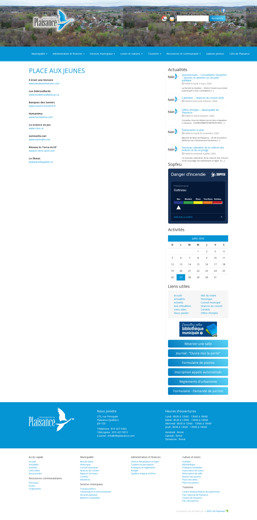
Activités (178, 302)
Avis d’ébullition (182, 306)
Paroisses (33, 482)
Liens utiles (198, 10)
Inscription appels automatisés (198, 372)
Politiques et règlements (143, 467)
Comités (205, 309)
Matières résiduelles (90, 497)
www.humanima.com (41, 117)
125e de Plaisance (239, 53)
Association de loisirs (193, 470)
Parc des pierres (190, 500)
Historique (206, 299)
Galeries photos (215, 53)
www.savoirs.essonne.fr (42, 106)
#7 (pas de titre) (151, 10)
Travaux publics (88, 488)
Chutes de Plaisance (192, 497)
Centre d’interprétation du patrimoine (201, 491)
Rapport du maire (89, 473)
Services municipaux (101, 53)
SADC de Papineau (216, 511)
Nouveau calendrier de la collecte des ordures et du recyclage (203, 149)
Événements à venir (193, 130)
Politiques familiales (192, 467)
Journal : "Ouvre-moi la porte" (198, 353)
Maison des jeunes (191, 476)
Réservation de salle (192, 473)
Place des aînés (190, 479)
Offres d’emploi (209, 313)
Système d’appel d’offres (143, 473)
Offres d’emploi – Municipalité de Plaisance (200, 111)
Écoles (32, 485)
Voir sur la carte (183, 217)
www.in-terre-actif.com (42, 150)
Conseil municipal (210, 302)
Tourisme (153, 53)
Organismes (35, 488)
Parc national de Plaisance (195, 494)
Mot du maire (208, 295)
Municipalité (38, 53)
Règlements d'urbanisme (198, 381)
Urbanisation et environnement (95, 491)
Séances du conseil (211, 306)
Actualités (167, 10)
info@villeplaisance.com (121, 435)
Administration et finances (68, 53)
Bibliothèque (188, 464)
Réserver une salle (198, 344)
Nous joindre (212, 10)
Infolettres (85, 479)
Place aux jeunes (190, 482)
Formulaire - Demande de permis (198, 391)
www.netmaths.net (39, 139)
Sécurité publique (88, 494)
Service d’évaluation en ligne (145, 461)
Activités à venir (182, 10)
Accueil (178, 295)
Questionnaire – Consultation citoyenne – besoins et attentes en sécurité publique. (204, 77)
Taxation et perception (142, 464)
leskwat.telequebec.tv (41, 162)
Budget (134, 470)
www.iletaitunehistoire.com (44, 83)
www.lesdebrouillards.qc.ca (44, 94)
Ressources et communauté (182, 53)
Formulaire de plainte (198, 362)
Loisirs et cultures (130, 53)
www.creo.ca (36, 128)
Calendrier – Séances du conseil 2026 (203, 97)
